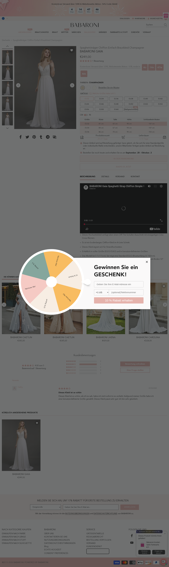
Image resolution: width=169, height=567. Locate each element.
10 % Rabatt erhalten (119, 300)
